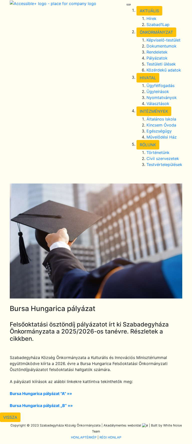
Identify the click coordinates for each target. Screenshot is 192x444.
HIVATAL (148, 77)
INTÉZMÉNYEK (154, 111)
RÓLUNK (148, 144)
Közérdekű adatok (163, 70)
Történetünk (158, 152)
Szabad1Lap (158, 24)
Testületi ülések (161, 64)
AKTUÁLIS (149, 10)
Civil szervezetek (162, 158)
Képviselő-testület (163, 40)
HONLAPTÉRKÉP (83, 437)
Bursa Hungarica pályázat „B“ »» (41, 405)
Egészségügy (159, 131)
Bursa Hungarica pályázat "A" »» (41, 393)
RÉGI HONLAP (110, 437)
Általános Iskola (161, 119)
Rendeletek (157, 52)
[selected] (53, 3)
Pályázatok (157, 58)
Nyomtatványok (161, 97)
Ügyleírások (157, 91)
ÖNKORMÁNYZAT (156, 32)
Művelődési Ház (161, 137)
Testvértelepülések (164, 164)
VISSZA (10, 417)
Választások (157, 103)
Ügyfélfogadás (160, 85)
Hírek (151, 18)
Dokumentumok (161, 46)
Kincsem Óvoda (161, 125)
